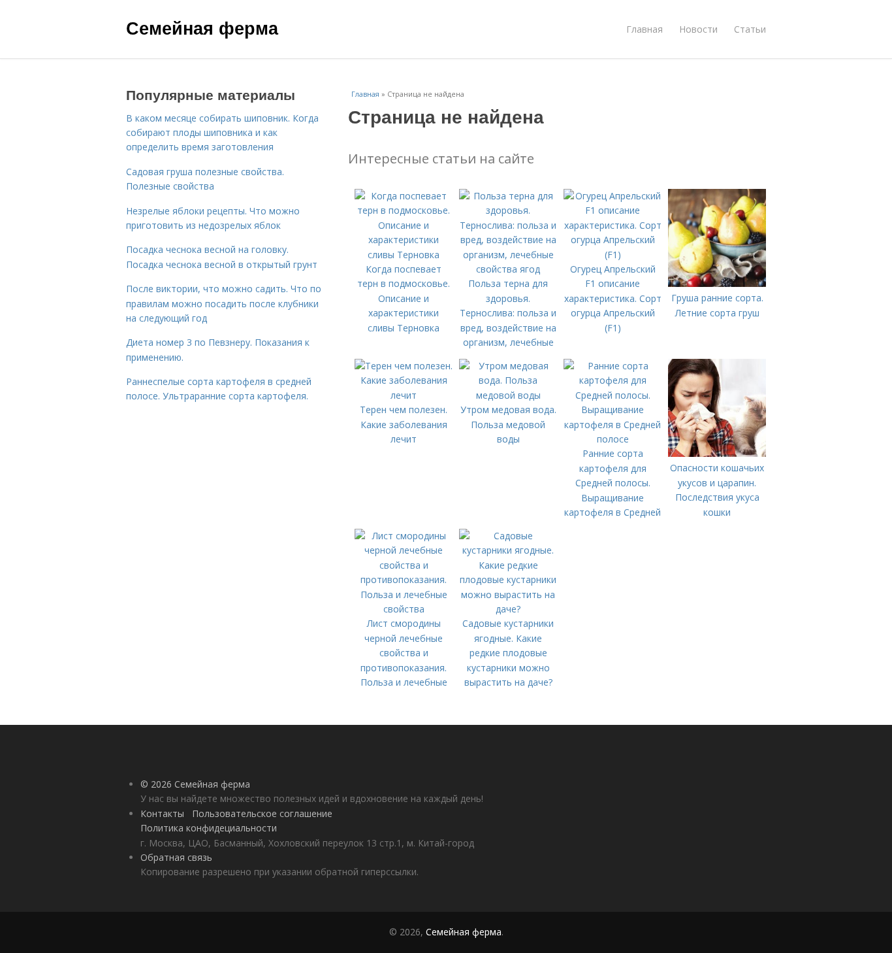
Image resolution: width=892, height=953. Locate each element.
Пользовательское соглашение (262, 813)
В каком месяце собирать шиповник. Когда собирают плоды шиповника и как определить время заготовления (222, 133)
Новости (698, 29)
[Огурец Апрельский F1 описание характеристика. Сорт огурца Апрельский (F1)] (612, 254)
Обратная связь (176, 857)
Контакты (162, 813)
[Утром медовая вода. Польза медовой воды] (508, 395)
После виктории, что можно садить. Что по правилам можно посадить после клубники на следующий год (223, 303)
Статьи (750, 29)
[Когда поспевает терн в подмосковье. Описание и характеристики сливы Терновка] (404, 254)
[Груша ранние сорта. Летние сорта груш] (717, 283)
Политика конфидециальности (208, 828)
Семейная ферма (202, 27)
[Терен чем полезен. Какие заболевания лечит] (404, 395)
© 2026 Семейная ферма (195, 784)
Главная (644, 29)
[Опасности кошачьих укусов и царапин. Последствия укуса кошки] (717, 453)
